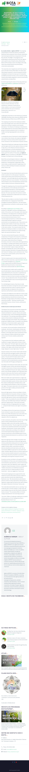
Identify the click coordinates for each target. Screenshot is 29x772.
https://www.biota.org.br (13, 751)
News (8, 43)
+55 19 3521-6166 (11, 747)
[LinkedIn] (10, 517)
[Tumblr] (8, 517)
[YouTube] (16, 762)
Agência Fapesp (6, 42)
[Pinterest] (6, 517)
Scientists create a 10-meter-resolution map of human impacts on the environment (17, 638)
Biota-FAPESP (22, 6)
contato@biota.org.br (11, 749)
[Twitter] (4, 517)
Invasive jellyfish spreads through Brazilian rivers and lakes (17, 645)
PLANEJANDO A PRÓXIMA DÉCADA (8, 702)
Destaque (3, 43)
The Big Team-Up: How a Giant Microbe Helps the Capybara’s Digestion (16, 632)
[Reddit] (12, 517)
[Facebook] (2, 517)
